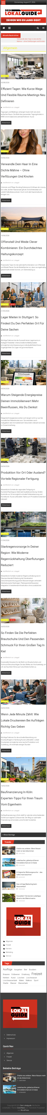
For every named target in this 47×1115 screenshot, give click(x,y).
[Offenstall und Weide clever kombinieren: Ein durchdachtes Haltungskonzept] (23, 219)
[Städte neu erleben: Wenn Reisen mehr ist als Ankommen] (8, 850)
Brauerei (6, 974)
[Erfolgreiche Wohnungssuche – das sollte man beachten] (8, 874)
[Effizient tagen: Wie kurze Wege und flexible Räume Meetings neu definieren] (23, 66)
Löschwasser (31, 978)
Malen (21, 980)
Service (12, 304)
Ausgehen (18, 970)
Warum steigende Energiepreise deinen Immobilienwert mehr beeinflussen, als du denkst (21, 401)
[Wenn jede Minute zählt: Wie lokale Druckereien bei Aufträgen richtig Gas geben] (23, 692)
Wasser (13, 983)
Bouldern (32, 970)
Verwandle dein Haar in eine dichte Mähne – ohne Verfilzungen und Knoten (19, 170)
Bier (25, 970)
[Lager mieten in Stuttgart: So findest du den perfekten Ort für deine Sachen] (23, 295)
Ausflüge (7, 969)
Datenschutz (11, 1035)
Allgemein (5, 76)
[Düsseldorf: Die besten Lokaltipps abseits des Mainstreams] (8, 898)
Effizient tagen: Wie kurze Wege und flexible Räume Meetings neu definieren (23, 95)
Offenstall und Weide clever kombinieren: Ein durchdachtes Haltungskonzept (21, 248)
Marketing (9, 952)
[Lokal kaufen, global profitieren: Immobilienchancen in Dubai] (8, 862)
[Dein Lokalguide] (4, 28)
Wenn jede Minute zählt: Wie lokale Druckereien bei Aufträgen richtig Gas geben (22, 720)
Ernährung (26, 974)
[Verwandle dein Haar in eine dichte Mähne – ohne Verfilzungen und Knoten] (23, 142)
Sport (36, 980)
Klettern (6, 978)
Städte (5, 983)
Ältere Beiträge (9, 835)
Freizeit (8, 945)
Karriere (8, 948)
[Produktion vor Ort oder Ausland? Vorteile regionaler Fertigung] (23, 450)
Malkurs (29, 980)
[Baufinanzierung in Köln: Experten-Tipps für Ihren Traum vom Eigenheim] (23, 770)
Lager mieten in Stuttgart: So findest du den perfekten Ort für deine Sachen (22, 323)
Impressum (11, 1038)
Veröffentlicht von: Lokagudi (11, 107)
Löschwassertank (10, 980)
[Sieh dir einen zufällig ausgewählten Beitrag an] (43, 28)
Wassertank (23, 983)
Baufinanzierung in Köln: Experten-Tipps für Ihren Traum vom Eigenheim (22, 798)
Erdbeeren (16, 974)
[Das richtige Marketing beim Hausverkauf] (8, 886)
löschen (20, 978)
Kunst (13, 978)
